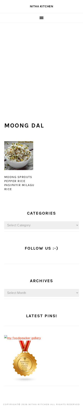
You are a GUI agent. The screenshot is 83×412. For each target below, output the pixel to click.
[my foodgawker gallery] (22, 338)
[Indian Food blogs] (25, 381)
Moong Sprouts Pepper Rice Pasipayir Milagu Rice (19, 183)
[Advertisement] (41, 66)
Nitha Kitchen (41, 6)
